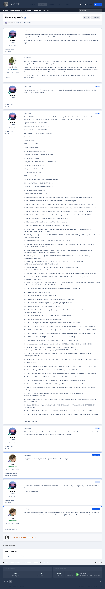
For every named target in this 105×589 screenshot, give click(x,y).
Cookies (22, 586)
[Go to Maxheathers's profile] (77, 574)
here (37, 70)
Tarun (12, 464)
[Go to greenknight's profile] (12, 61)
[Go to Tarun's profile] (12, 458)
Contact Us (15, 586)
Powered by (94, 586)
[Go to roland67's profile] (6, 23)
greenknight (13, 67)
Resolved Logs (28, 23)
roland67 (10, 23)
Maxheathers (83, 573)
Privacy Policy (7, 586)
